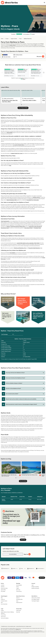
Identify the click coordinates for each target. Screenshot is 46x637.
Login (32, 585)
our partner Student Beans (18, 144)
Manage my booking (35, 586)
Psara (20, 38)
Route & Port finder (4, 588)
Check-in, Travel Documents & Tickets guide (16, 226)
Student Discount (19, 602)
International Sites (19, 599)
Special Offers (10, 132)
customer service (36, 197)
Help (2, 602)
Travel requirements (5, 221)
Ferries (17, 586)
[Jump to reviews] (23, 34)
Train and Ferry (19, 591)
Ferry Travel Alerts (4, 604)
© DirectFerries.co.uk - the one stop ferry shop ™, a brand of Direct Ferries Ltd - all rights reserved (16, 626)
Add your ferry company (36, 597)
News (17, 600)
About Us (17, 597)
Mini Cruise (18, 589)
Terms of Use (3, 616)
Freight (17, 588)
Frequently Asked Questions (34, 248)
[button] (23, 373)
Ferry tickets (3, 591)
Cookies (2, 610)
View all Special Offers (23, 107)
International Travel (28, 227)
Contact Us (3, 599)
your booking (12, 252)
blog (10, 165)
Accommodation (19, 585)
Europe (7, 38)
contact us (17, 629)
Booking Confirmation (35, 588)
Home (2, 38)
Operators (2, 586)
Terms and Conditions (4, 618)
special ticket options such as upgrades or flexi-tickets (28, 243)
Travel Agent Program (35, 600)
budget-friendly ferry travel (16, 153)
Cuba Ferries (18, 610)
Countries (2, 585)
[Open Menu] (44, 2)
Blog (1, 597)
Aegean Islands (14, 38)
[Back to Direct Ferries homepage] (9, 2)
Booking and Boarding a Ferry (20, 248)
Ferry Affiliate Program (35, 599)
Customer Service (4, 600)
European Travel (37, 227)
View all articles (23, 481)
